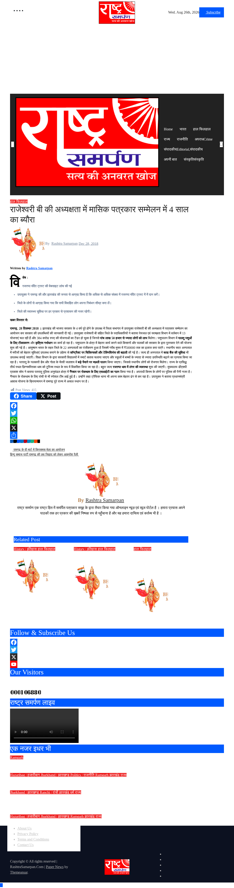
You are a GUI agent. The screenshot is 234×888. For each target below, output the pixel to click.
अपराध (204, 139)
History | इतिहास (26, 549)
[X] (101, 428)
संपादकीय (183, 149)
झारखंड (114, 775)
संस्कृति (194, 159)
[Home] (12, 144)
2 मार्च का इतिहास (30, 555)
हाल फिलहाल (202, 129)
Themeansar (18, 872)
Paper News (55, 867)
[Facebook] (101, 406)
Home (168, 129)
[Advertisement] (117, 59)
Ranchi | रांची (49, 792)
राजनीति (182, 139)
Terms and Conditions (33, 839)
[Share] (101, 435)
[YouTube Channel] (117, 664)
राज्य (167, 139)
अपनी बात (170, 159)
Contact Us (25, 845)
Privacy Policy (27, 834)
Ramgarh (16, 757)
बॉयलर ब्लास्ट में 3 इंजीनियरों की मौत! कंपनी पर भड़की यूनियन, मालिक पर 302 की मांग (89, 764)
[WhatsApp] (101, 420)
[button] (221, 150)
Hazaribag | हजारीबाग (25, 775)
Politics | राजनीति (82, 775)
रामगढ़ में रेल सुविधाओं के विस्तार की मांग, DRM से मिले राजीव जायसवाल (77, 781)
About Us (24, 828)
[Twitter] (101, 413)
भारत (183, 129)
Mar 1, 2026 (98, 602)
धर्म (72, 792)
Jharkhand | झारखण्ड (55, 775)
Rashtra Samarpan (64, 243)
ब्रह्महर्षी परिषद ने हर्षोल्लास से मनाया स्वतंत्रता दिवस (58, 822)
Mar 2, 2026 (38, 595)
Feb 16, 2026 (158, 615)
